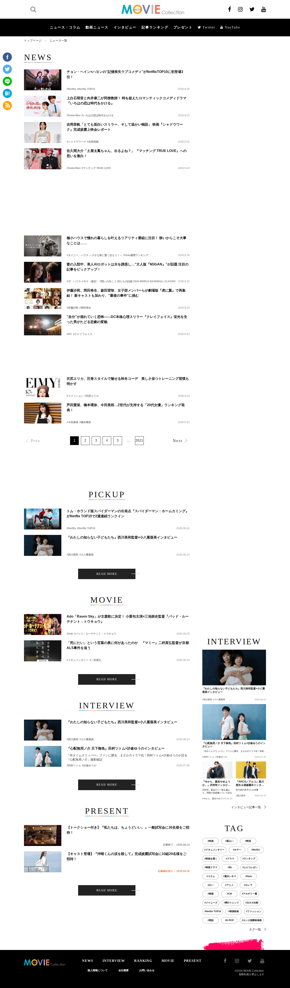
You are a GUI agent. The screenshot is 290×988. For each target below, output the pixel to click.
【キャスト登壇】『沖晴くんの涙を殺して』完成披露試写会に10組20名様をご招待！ (126, 856)
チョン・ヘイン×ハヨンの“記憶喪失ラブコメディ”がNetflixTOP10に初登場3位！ (125, 74)
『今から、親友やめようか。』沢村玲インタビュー (216, 783)
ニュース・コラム (65, 27)
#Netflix (71, 89)
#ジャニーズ (210, 902)
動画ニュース (97, 27)
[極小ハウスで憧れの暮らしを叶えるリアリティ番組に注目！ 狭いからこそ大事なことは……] (42, 246)
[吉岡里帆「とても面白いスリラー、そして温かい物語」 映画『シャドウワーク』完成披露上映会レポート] (42, 132)
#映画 (211, 841)
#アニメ (229, 885)
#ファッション (75, 396)
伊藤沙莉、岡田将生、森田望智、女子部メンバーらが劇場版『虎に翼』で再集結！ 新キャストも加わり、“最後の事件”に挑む (126, 293)
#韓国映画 (233, 911)
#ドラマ (230, 858)
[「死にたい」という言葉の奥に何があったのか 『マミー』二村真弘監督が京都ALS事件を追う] (42, 650)
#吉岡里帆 (93, 141)
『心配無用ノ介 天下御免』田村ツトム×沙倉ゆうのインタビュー (116, 748)
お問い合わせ (147, 970)
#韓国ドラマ (210, 867)
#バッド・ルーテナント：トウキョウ (95, 633)
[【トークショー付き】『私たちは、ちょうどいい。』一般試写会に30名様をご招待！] (42, 835)
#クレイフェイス (82, 334)
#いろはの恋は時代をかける (98, 115)
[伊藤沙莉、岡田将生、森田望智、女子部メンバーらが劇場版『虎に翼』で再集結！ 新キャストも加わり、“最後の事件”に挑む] (42, 298)
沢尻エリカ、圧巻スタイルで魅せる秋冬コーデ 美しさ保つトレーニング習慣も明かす (128, 381)
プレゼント (183, 27)
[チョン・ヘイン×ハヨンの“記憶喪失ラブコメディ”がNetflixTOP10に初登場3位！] (42, 79)
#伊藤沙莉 (72, 307)
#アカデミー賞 (249, 893)
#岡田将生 (85, 307)
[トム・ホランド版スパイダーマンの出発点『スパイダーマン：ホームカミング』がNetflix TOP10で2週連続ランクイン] (42, 519)
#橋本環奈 (85, 422)
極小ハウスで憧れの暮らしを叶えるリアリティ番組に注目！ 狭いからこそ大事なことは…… (126, 240)
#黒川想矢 (241, 795)
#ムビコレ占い (250, 867)
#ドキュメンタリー (78, 660)
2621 (139, 440)
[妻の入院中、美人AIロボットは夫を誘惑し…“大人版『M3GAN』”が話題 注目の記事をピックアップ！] (42, 272)
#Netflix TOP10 (86, 89)
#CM (229, 893)
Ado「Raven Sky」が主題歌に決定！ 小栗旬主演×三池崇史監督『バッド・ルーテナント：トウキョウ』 (128, 619)
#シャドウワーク (76, 141)
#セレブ (248, 885)
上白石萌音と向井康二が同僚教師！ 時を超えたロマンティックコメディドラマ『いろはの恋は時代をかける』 (126, 100)
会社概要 (123, 970)
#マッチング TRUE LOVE (96, 168)
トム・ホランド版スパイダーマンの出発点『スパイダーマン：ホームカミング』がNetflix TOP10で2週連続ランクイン (128, 513)
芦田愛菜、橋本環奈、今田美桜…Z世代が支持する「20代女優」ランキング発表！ (126, 407)
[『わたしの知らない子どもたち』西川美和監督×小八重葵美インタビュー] (42, 545)
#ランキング (248, 858)
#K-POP (229, 920)
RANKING (143, 960)
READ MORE (106, 574)
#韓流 (248, 841)
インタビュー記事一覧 (246, 807)
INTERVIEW (114, 960)
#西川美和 (72, 554)
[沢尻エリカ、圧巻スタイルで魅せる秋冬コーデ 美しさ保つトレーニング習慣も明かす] (42, 386)
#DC (69, 334)
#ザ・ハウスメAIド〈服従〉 (83, 281)
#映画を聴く (210, 858)
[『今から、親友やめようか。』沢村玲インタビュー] (217, 769)
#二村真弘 (95, 660)
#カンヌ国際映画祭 (252, 920)
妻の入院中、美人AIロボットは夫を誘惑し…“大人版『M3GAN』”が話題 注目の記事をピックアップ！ (128, 266)
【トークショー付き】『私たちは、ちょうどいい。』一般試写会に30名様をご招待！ (128, 830)
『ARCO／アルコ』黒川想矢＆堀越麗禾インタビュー (250, 783)
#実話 (211, 920)
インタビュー (125, 27)
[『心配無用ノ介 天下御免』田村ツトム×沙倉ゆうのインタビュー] (42, 756)
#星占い (229, 841)
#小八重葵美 (86, 554)
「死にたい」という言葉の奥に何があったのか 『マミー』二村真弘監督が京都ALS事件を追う (128, 645)
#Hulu (248, 876)
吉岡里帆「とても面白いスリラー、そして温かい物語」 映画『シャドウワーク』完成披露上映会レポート (125, 127)
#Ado (70, 633)
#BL (230, 867)
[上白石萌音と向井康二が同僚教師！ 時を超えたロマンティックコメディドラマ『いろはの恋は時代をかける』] (42, 106)
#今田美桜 (72, 422)
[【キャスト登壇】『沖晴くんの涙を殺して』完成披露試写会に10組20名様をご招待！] (42, 861)
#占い (211, 885)
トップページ (33, 40)
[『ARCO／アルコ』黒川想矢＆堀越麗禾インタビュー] (251, 769)
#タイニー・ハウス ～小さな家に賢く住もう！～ (94, 255)
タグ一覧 (255, 929)
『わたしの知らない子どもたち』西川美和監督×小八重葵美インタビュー (122, 537)
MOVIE (168, 960)
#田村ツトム (74, 765)
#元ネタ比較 (251, 902)
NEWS (87, 960)
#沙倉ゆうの (89, 765)
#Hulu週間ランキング (135, 255)
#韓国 (211, 893)
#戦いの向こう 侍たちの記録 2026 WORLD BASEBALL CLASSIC (138, 281)
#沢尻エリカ (91, 396)
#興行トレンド (231, 902)
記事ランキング (155, 27)
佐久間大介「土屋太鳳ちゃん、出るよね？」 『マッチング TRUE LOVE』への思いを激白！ (127, 153)
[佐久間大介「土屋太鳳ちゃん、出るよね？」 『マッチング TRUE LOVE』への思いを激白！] (42, 158)
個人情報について (97, 970)
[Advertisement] (107, 186)
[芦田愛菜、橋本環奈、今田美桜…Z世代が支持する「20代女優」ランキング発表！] (42, 413)
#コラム (211, 876)
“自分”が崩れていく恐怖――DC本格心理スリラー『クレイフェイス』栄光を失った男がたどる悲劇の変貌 (127, 319)
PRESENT (192, 960)
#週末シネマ (229, 876)
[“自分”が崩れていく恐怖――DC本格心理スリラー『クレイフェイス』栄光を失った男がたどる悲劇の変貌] (42, 324)
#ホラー (237, 849)
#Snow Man (73, 115)
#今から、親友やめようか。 (215, 798)
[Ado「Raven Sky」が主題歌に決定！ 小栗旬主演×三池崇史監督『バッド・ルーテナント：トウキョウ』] (42, 624)
